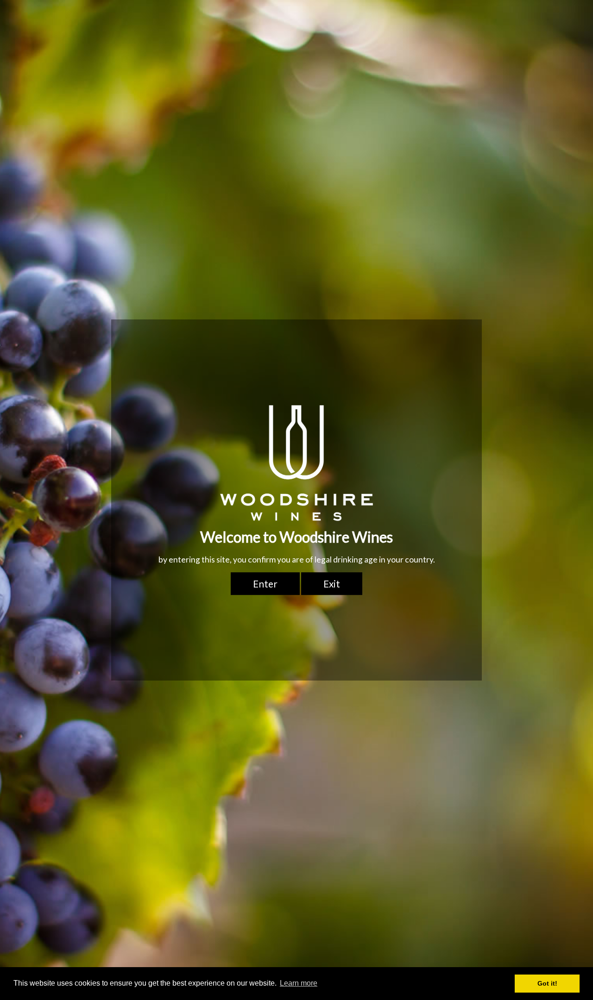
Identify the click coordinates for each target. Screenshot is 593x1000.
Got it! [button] (547, 983)
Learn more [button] (298, 983)
